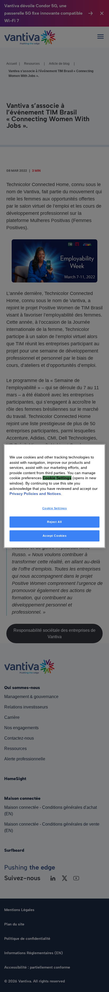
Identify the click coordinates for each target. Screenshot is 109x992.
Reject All (54, 521)
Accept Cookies (55, 535)
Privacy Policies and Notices (35, 493)
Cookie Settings (54, 508)
